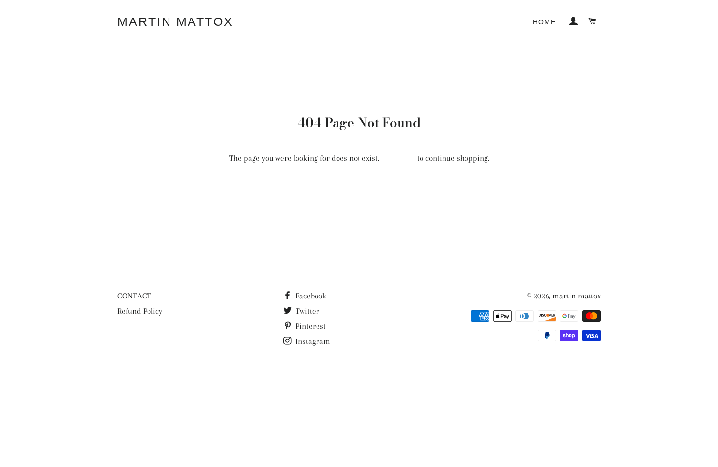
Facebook (310, 295)
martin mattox (175, 21)
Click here (398, 158)
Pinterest (310, 326)
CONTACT (134, 295)
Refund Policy (139, 311)
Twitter (306, 311)
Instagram (312, 341)
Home (544, 22)
